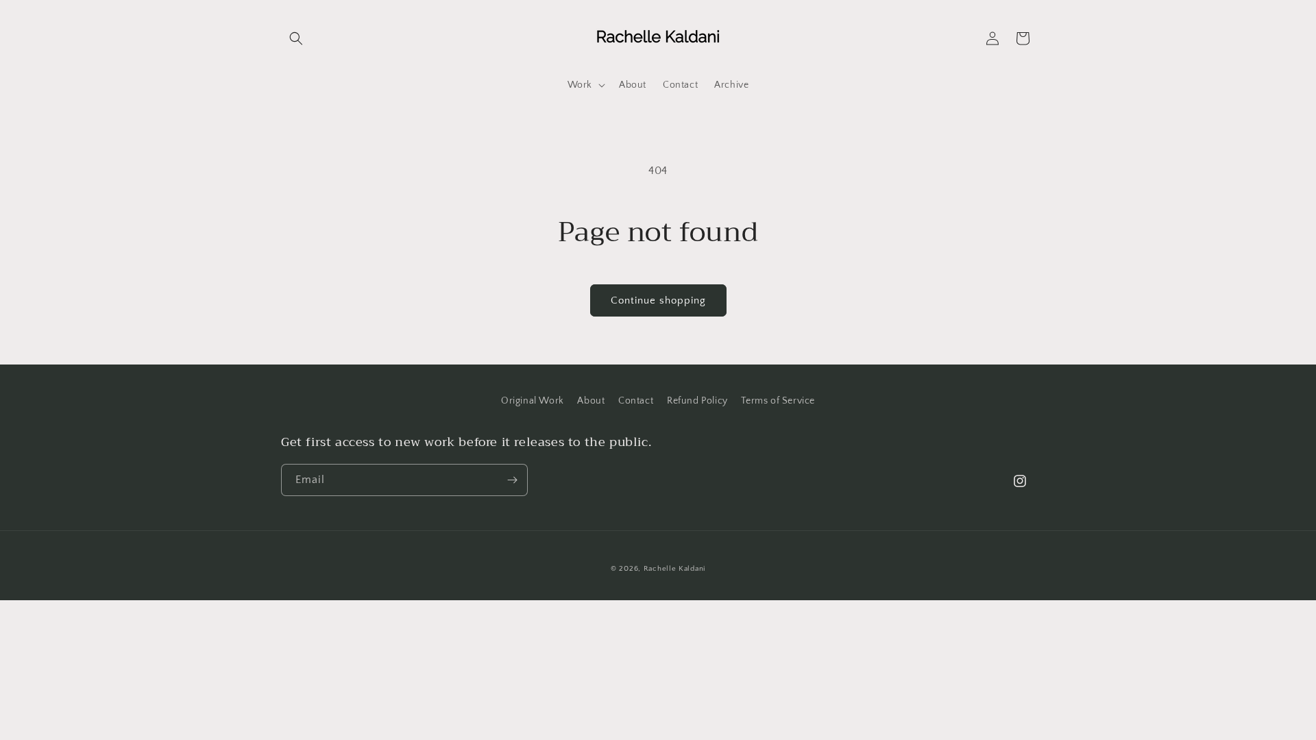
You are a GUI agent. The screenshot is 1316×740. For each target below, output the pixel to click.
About (591, 400)
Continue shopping (658, 300)
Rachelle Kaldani (674, 569)
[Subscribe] (512, 480)
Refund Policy (697, 400)
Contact (635, 400)
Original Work (532, 400)
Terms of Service (778, 400)
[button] (296, 38)
